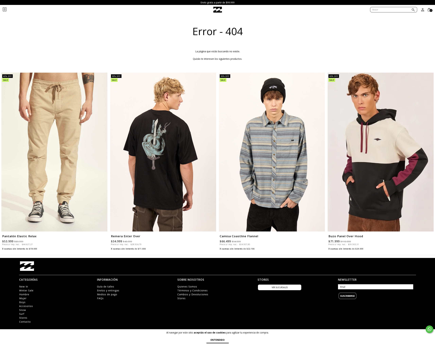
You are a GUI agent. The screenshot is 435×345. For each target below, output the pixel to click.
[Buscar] (413, 10)
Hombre (24, 294)
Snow (22, 310)
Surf (21, 313)
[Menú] (7, 9)
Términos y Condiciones (192, 290)
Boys (22, 302)
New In (23, 286)
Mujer (23, 298)
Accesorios (26, 306)
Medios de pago (107, 294)
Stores (23, 317)
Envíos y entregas (108, 290)
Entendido (218, 339)
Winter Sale (26, 290)
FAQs (100, 298)
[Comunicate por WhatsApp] (429, 329)
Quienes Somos (187, 286)
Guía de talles (105, 286)
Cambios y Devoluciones (192, 294)
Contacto (25, 321)
